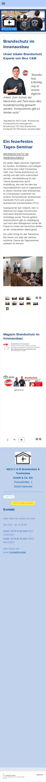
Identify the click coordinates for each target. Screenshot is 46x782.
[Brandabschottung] (21, 413)
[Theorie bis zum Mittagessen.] (35, 303)
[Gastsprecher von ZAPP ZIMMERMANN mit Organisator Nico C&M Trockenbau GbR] (28, 298)
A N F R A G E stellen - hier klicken (23, 503)
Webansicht (39, 774)
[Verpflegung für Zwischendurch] (28, 303)
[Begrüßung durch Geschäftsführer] (14, 298)
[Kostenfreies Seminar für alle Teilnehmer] (21, 303)
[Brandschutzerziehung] (7, 439)
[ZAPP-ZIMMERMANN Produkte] (7, 303)
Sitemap (13, 775)
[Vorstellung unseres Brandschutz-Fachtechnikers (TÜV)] (21, 298)
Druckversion (8, 775)
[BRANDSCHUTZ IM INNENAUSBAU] (7, 298)
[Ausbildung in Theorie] (14, 303)
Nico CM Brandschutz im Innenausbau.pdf (23, 349)
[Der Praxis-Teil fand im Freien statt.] (7, 308)
